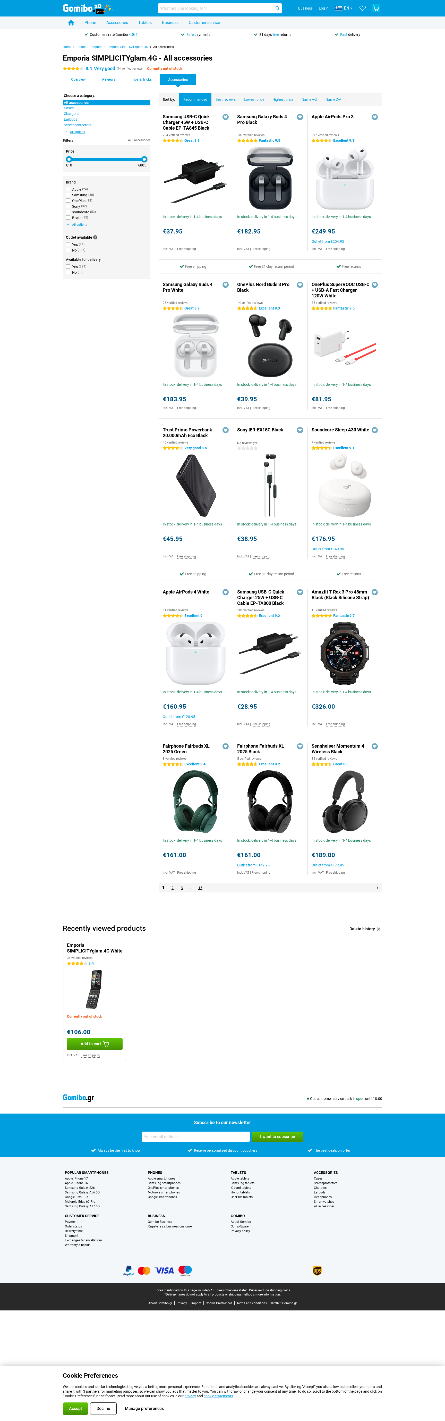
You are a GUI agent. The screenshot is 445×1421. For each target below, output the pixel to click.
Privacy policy (240, 1231)
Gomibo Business (160, 1222)
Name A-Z (309, 99)
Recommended (195, 99)
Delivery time (74, 1231)
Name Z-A (333, 99)
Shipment (71, 1236)
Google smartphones (162, 1197)
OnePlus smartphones (163, 1188)
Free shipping (186, 249)
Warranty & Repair (77, 1245)
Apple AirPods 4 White (186, 592)
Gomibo (238, 1216)
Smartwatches (324, 1201)
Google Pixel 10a (76, 1197)
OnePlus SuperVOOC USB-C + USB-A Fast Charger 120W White (341, 290)
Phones (155, 1173)
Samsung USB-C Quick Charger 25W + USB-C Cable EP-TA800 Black (260, 597)
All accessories (163, 47)
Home (67, 47)
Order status (73, 1226)
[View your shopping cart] (376, 8)
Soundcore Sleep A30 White (340, 429)
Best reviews (226, 99)
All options (77, 132)
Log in (324, 8)
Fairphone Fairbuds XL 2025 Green (186, 748)
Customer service (204, 22)
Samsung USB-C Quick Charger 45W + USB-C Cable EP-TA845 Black (186, 122)
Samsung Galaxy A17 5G (82, 1206)
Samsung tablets (242, 1183)
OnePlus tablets (242, 1197)
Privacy (182, 1303)
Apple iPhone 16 (76, 1183)
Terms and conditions (252, 1303)
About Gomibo (241, 1222)
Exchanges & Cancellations (83, 1240)
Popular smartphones (87, 1173)
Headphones (323, 1197)
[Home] (71, 22)
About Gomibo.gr (160, 1303)
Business (170, 22)
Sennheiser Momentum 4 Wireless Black (338, 748)
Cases (318, 1178)
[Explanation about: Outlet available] (95, 237)
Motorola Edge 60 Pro (80, 1201)
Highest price (282, 99)
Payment (71, 1222)
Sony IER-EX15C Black (260, 429)
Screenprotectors (325, 1183)
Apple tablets (240, 1178)
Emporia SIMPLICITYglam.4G (128, 47)
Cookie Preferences (219, 1303)
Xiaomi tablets (241, 1188)
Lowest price (254, 99)
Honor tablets (240, 1192)
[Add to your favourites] (225, 117)
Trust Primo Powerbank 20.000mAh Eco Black (187, 432)
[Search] (277, 8)
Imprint (196, 1303)
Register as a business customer (170, 1226)
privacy (190, 1396)
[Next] (377, 887)
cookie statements (218, 1396)
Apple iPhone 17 (76, 1178)
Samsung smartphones (164, 1183)
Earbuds (320, 1192)
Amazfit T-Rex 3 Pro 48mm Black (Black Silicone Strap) (340, 594)
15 (200, 888)
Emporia (96, 47)
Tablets (145, 22)
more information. (268, 1294)
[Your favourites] (362, 8)
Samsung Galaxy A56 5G (82, 1192)
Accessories (117, 22)
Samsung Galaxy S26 (80, 1188)
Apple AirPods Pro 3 (333, 116)
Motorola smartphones (164, 1192)
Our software (240, 1226)
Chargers (320, 1188)
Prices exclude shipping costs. (270, 1290)
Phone (90, 22)
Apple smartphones (161, 1178)
